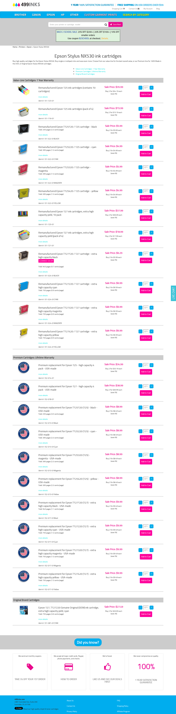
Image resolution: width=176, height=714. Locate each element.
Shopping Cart (117, 8)
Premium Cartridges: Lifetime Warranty (91, 71)
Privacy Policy (72, 711)
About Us (70, 700)
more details (43, 97)
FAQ (118, 700)
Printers (22, 47)
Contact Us (133, 8)
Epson (51, 15)
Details (104, 38)
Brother (20, 15)
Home (15, 47)
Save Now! (116, 24)
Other (74, 15)
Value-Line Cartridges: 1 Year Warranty (90, 69)
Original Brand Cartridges (85, 74)
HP (62, 15)
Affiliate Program (123, 711)
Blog (158, 8)
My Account (148, 8)
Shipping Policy (122, 706)
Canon (36, 15)
